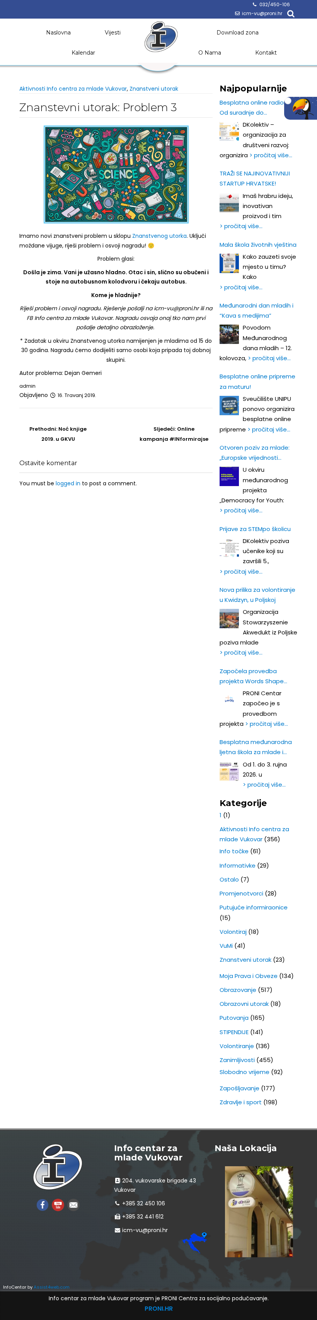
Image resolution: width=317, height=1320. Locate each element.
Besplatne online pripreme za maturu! (257, 381)
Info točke (234, 851)
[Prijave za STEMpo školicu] (229, 547)
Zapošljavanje (239, 1088)
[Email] (73, 1204)
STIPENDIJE (234, 1032)
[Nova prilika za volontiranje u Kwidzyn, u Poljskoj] (229, 618)
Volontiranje (237, 1046)
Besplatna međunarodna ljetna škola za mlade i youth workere (256, 748)
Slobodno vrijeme (244, 1072)
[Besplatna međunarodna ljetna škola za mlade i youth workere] (229, 771)
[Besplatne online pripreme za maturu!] (229, 405)
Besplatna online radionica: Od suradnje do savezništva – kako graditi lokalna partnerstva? (258, 108)
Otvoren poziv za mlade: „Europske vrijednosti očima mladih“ (255, 453)
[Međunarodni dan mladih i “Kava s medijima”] (229, 334)
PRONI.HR (159, 1308)
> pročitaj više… (270, 155)
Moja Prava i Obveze (249, 976)
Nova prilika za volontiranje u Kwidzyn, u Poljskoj (257, 595)
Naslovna (58, 32)
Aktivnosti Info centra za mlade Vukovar (73, 89)
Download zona (237, 32)
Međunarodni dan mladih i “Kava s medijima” (256, 310)
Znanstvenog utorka (159, 236)
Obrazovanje (238, 990)
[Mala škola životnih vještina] (229, 263)
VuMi (226, 946)
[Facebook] (42, 1204)
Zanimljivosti (237, 1060)
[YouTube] (58, 1204)
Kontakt (266, 52)
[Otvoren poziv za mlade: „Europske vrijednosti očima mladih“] (229, 476)
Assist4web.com (52, 1287)
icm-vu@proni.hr (262, 13)
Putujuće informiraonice (254, 907)
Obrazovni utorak (244, 1004)
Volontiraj (233, 932)
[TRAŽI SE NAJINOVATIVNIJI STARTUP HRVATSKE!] (229, 202)
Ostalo (229, 879)
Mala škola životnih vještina (258, 245)
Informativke (238, 865)
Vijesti (113, 32)
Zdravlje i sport (241, 1102)
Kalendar (83, 52)
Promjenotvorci (241, 893)
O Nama (209, 52)
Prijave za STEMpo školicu (255, 529)
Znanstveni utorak (154, 89)
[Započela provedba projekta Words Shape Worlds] (229, 700)
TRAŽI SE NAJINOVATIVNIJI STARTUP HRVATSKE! (255, 178)
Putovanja (234, 1018)
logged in (68, 483)
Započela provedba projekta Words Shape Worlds (252, 677)
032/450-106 (274, 4)
